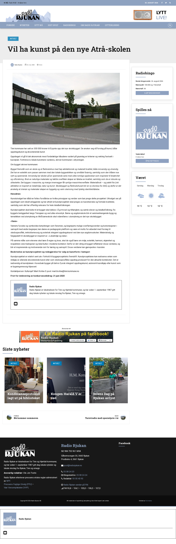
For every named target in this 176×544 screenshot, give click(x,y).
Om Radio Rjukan (90, 25)
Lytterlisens (112, 25)
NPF (8, 481)
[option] (66, 108)
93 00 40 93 (77, 478)
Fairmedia (149, 501)
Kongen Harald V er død (66, 396)
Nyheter (24, 25)
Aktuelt (13, 39)
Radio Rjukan (18, 65)
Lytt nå (38, 25)
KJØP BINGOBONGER (152, 93)
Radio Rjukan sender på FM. (76, 485)
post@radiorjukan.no (73, 465)
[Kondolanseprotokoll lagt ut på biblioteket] (23, 380)
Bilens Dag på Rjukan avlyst (104, 396)
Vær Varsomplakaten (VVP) (16, 487)
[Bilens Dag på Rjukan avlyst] (108, 380)
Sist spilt (53, 25)
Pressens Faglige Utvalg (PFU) (18, 484)
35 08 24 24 (81, 475)
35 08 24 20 (68, 471)
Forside (10, 25)
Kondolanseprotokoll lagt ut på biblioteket (23, 396)
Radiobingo (69, 25)
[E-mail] (15, 304)
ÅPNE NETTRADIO (152, 161)
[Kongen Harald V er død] (66, 380)
